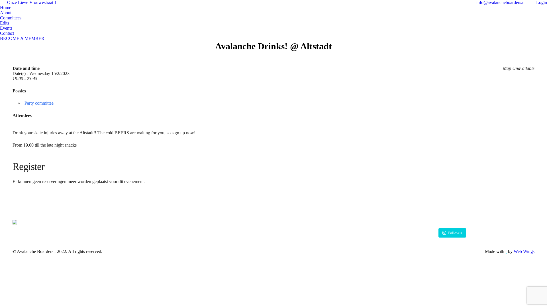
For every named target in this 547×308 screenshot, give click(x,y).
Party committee (39, 103)
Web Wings (524, 251)
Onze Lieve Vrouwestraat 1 (32, 2)
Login (541, 2)
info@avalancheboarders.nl (500, 2)
